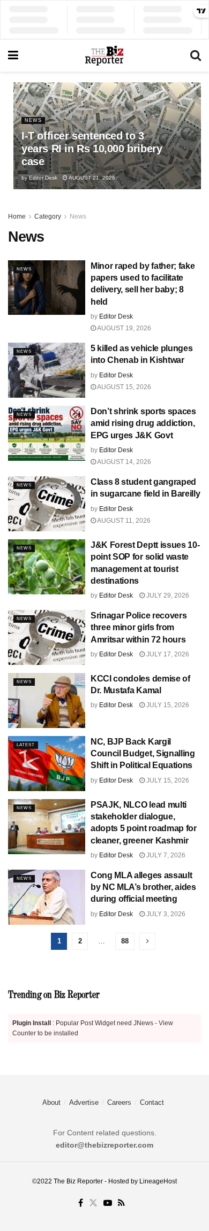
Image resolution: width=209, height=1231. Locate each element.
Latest (26, 744)
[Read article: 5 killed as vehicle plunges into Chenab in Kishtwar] (46, 370)
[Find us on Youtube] (107, 1203)
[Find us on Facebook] (80, 1203)
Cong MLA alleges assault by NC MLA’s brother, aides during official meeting (143, 887)
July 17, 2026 (167, 654)
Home (17, 216)
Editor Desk (43, 178)
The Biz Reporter (78, 1181)
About (51, 1102)
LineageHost (158, 1181)
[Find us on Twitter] (93, 1203)
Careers (119, 1102)
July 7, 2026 (165, 855)
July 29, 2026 (167, 595)
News (33, 120)
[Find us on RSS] (121, 1203)
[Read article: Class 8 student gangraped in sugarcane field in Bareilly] (46, 503)
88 (125, 941)
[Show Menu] (13, 56)
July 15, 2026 (167, 705)
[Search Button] (195, 56)
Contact (152, 1102)
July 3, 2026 (165, 914)
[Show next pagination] (147, 941)
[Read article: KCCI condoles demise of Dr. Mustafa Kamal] (46, 700)
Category (47, 216)
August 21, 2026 (91, 178)
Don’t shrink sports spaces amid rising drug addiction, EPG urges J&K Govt (143, 423)
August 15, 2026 (123, 387)
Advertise (84, 1102)
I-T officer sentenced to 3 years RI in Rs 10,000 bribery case (91, 148)
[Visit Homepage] (104, 55)
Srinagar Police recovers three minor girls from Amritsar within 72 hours (138, 627)
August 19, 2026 (123, 328)
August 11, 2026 (123, 520)
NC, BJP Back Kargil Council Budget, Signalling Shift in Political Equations (143, 753)
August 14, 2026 (123, 462)
